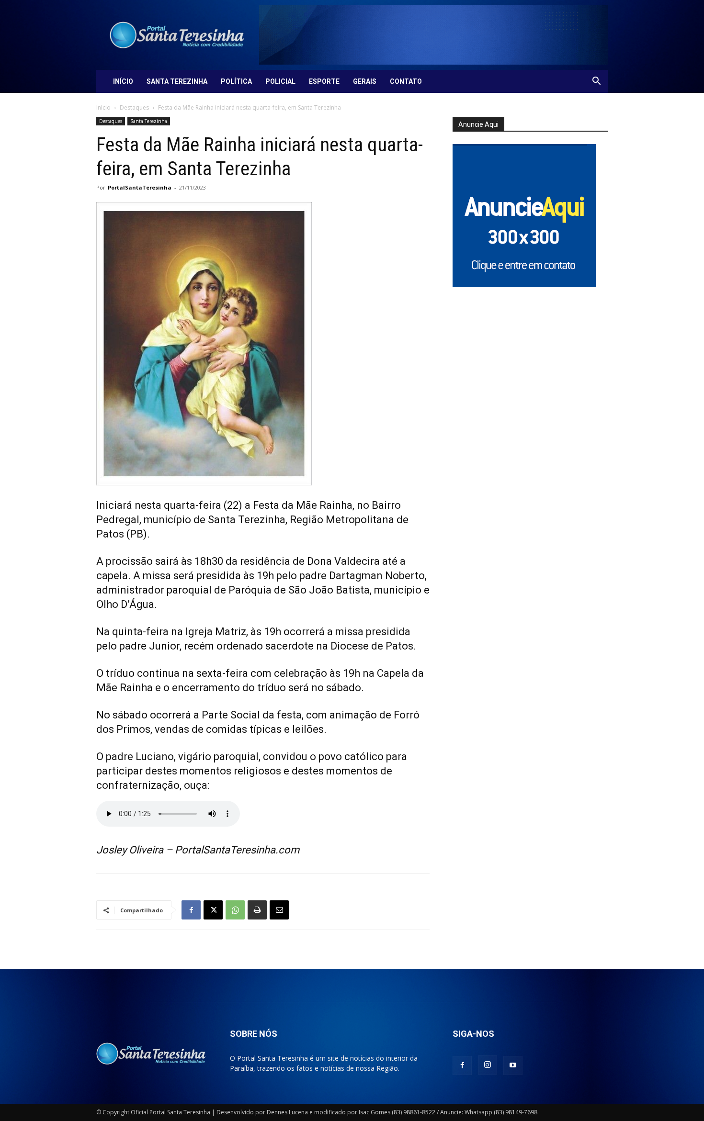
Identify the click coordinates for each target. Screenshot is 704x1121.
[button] (596, 82)
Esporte (324, 81)
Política (236, 81)
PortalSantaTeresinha (139, 187)
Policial (280, 81)
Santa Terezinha (177, 81)
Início (123, 81)
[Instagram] (487, 1065)
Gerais (364, 81)
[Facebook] (191, 909)
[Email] (279, 909)
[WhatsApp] (235, 909)
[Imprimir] (257, 909)
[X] (213, 909)
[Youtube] (512, 1065)
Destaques (134, 107)
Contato (406, 81)
